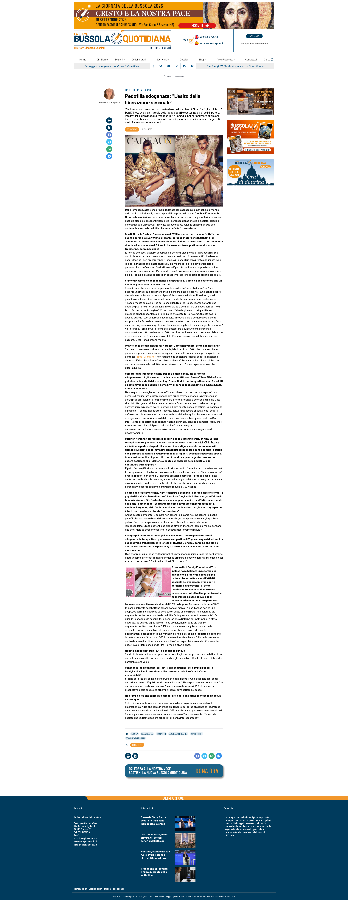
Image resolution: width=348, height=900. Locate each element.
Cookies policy (95, 888)
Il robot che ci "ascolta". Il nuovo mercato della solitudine (155, 872)
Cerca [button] (267, 59)
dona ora (254, 36)
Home (82, 59)
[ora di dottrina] (250, 172)
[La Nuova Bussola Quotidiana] (123, 40)
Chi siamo (102, 59)
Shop (201, 59)
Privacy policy (80, 888)
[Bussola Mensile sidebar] (250, 137)
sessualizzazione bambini (135, 738)
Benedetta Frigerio (109, 102)
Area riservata (225, 59)
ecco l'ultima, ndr (146, 356)
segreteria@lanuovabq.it (85, 841)
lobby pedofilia (147, 734)
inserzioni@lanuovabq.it (85, 844)
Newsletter (254, 43)
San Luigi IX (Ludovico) (222, 66)
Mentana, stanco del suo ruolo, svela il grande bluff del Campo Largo (155, 855)
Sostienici (162, 59)
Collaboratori (139, 59)
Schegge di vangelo (97, 66)
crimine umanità (196, 734)
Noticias (211, 43)
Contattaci (251, 59)
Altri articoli (173, 798)
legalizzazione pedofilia (178, 734)
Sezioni (119, 59)
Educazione (179, 76)
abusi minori (161, 734)
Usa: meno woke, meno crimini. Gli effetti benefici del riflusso (154, 837)
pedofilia (134, 734)
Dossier (184, 59)
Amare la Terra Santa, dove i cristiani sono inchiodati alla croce (154, 820)
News (208, 37)
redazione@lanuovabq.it (85, 838)
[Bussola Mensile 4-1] (250, 101)
